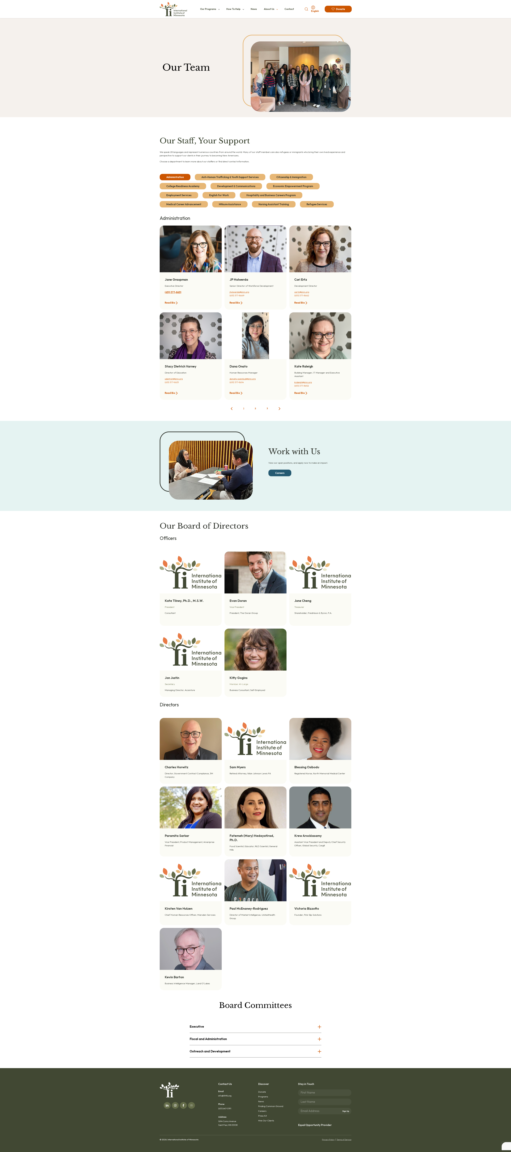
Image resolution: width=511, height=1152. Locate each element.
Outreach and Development (210, 1051)
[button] (231, 408)
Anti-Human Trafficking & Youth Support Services (230, 177)
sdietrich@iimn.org (174, 378)
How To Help (233, 9)
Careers (262, 1111)
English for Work (219, 195)
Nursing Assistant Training (274, 204)
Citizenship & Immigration (291, 177)
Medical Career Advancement (183, 204)
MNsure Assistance (230, 204)
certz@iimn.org (301, 292)
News (254, 9)
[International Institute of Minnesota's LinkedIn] (167, 1105)
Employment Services (178, 195)
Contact (289, 9)
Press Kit (262, 1115)
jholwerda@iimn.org (239, 292)
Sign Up (345, 1111)
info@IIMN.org (224, 1095)
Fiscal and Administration (208, 1039)
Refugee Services (317, 204)
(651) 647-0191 (224, 1108)
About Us (269, 9)
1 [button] (243, 408)
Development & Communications (236, 186)
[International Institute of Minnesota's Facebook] (183, 1105)
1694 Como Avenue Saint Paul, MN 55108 (228, 1123)
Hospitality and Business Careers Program (271, 195)
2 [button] (255, 408)
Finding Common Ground (270, 1106)
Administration (175, 177)
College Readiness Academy (182, 186)
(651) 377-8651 (173, 292)
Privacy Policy (328, 1139)
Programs (263, 1096)
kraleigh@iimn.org (303, 382)
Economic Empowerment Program (293, 186)
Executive (197, 1026)
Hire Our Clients (266, 1120)
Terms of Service (344, 1139)
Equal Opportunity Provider (315, 1125)
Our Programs (208, 9)
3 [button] (267, 408)
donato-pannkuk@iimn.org (243, 378)
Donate (262, 1091)
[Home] (173, 9)
